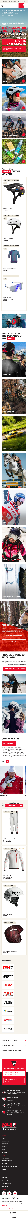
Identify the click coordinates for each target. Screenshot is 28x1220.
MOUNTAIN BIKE (8, 411)
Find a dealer (5, 1158)
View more (4, 1205)
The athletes (5, 1180)
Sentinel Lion (7, 914)
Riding (5, 485)
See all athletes (8, 743)
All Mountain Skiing (10, 559)
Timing (3, 1149)
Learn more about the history (15, 669)
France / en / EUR (9, 1129)
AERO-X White (8, 238)
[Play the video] (14, 321)
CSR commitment (6, 1183)
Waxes (5, 82)
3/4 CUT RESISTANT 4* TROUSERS (9, 839)
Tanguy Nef (4, 796)
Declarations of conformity (10, 1166)
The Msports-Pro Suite (14, 636)
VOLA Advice (5, 1186)
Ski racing (7, 522)
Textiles (4, 1146)
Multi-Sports (8, 448)
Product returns (7, 1160)
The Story (4, 1177)
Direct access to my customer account (11, 1073)
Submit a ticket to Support (11, 1080)
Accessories (5, 1141)
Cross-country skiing (11, 596)
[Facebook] (9, 1193)
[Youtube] (15, 1193)
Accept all (15, 1213)
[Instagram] (4, 1193)
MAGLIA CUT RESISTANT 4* (8, 876)
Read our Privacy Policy (7, 1208)
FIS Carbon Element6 (10, 951)
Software (4, 1152)
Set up (14, 1217)
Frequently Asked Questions (10, 1172)
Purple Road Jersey (9, 269)
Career (4, 1169)
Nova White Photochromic (8, 298)
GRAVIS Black (7, 208)
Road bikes (7, 374)
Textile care (7, 162)
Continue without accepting (8, 1197)
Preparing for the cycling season (12, 49)
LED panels (14, 641)
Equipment (5, 1144)
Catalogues (5, 1163)
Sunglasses (7, 108)
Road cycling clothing (10, 135)
